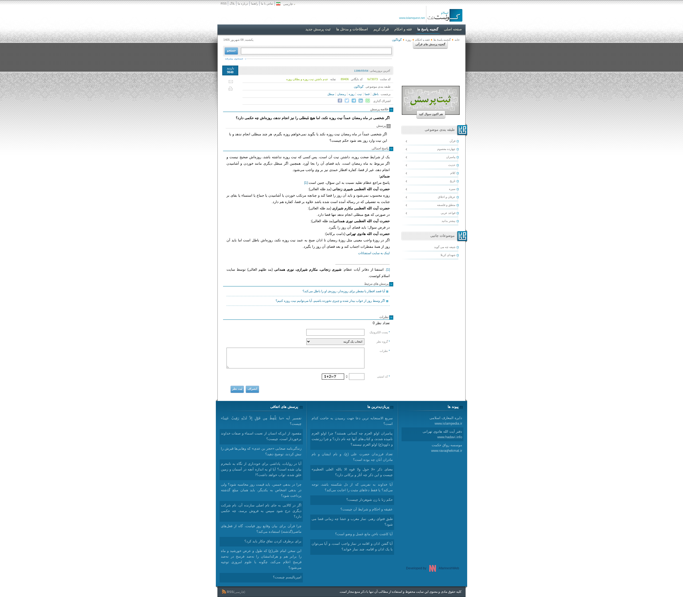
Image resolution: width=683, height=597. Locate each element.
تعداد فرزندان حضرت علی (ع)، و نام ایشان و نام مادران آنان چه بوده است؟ (352, 457)
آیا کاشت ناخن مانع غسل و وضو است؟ (364, 534)
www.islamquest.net (412, 17)
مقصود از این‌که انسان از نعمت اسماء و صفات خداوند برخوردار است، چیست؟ (261, 436)
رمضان (341, 94)
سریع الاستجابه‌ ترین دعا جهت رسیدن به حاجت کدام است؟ (352, 421)
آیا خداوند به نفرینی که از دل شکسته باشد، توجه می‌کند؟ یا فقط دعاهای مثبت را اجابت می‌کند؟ (352, 487)
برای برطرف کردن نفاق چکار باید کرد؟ (272, 541)
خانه (457, 39)
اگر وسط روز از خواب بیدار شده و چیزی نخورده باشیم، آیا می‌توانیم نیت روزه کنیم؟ (330, 301)
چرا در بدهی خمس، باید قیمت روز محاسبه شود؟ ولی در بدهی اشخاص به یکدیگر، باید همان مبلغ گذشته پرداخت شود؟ (261, 490)
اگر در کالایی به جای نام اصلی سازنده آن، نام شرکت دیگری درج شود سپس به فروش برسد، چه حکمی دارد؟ (261, 510)
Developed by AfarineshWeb (432, 568)
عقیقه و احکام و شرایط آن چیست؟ (366, 509)
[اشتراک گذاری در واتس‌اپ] (368, 101)
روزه (408, 39)
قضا (367, 94)
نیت (359, 94)
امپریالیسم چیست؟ (287, 577)
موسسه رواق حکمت (446, 448)
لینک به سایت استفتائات (374, 253)
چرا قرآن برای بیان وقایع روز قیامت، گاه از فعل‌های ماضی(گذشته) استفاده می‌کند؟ (261, 529)
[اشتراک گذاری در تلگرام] (354, 101)
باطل (375, 94)
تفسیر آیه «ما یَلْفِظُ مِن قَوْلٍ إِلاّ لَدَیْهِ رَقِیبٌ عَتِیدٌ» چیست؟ (261, 421)
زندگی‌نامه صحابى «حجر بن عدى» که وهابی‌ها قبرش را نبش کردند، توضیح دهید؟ (261, 451)
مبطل (330, 94)
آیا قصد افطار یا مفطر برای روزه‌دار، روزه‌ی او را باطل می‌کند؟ (344, 291)
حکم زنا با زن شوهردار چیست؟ (369, 500)
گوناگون (358, 86)
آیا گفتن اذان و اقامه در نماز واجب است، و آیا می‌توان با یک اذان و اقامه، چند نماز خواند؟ (352, 546)
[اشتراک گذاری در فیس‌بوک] (340, 101)
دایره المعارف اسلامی (446, 420)
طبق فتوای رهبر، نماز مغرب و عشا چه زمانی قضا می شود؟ (352, 521)
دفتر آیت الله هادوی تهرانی (442, 434)
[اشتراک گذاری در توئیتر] (347, 101)
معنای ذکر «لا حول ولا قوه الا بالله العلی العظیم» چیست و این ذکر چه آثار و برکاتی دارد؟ (352, 472)
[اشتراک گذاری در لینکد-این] (361, 101)
